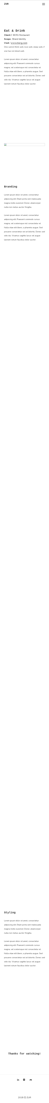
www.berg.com (19, 43)
